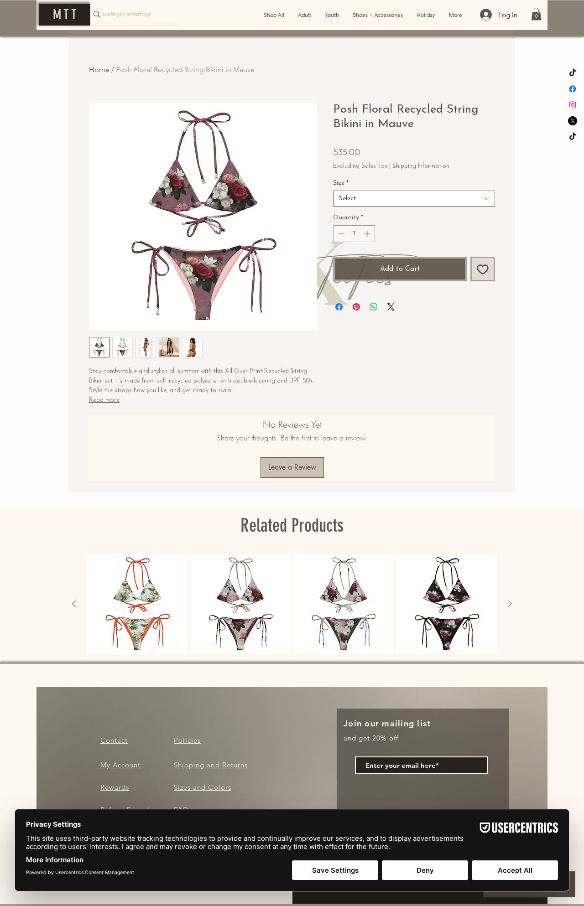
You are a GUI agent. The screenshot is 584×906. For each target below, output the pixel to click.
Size (341, 183)
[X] (572, 120)
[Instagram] (572, 104)
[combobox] (414, 199)
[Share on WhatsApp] (373, 306)
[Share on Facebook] (339, 306)
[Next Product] (510, 603)
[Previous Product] (73, 603)
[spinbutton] (354, 234)
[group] (292, 604)
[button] (536, 14)
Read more (104, 400)
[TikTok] (572, 73)
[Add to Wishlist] (482, 269)
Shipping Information (420, 166)
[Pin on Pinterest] (356, 306)
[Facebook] (572, 88)
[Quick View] (137, 604)
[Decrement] (340, 234)
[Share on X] (391, 306)
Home (99, 69)
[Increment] (368, 234)
